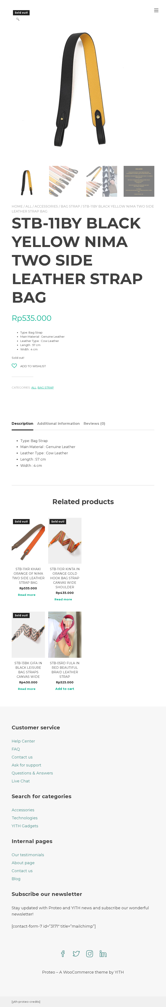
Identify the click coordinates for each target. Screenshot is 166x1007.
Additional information (58, 424)
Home (17, 206)
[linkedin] (103, 954)
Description (22, 424)
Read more (26, 594)
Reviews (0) (94, 424)
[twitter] (76, 954)
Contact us (22, 757)
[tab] (24, 424)
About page (23, 863)
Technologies (25, 818)
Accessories (46, 206)
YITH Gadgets (25, 826)
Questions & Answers (32, 773)
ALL (29, 206)
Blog (16, 878)
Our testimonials (28, 855)
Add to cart (64, 688)
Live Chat (21, 781)
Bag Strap (70, 206)
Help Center (23, 741)
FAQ (16, 749)
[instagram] (89, 954)
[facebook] (62, 954)
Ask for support (26, 765)
